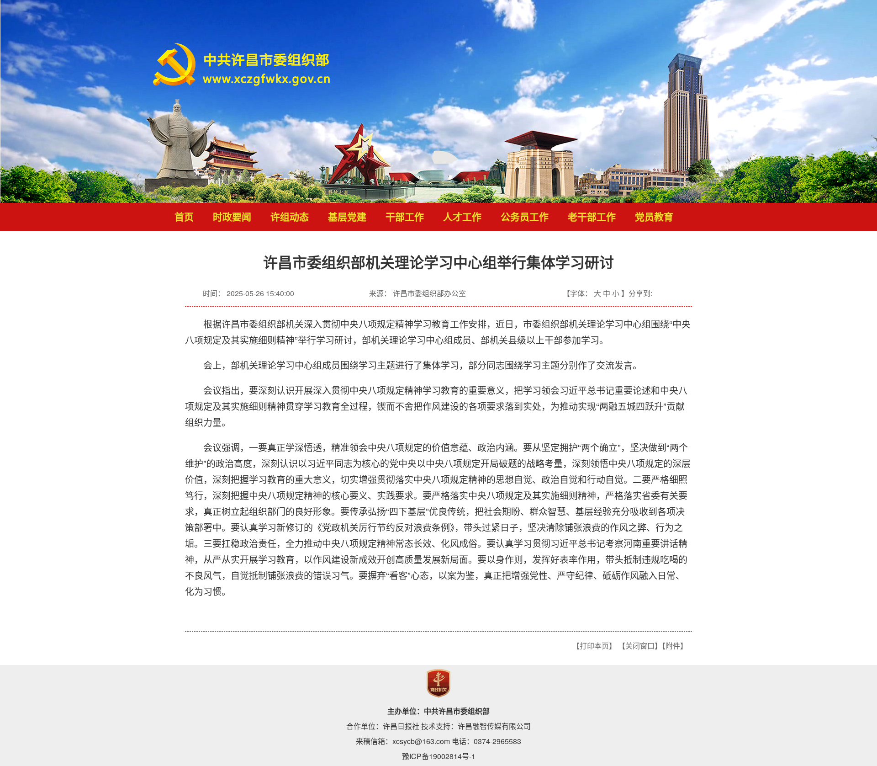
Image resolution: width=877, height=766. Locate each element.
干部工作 (405, 217)
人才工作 (462, 217)
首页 (184, 217)
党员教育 (654, 217)
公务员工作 (525, 217)
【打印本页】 (594, 645)
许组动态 (289, 217)
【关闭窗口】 (640, 645)
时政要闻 (232, 217)
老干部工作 (592, 217)
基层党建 (347, 217)
